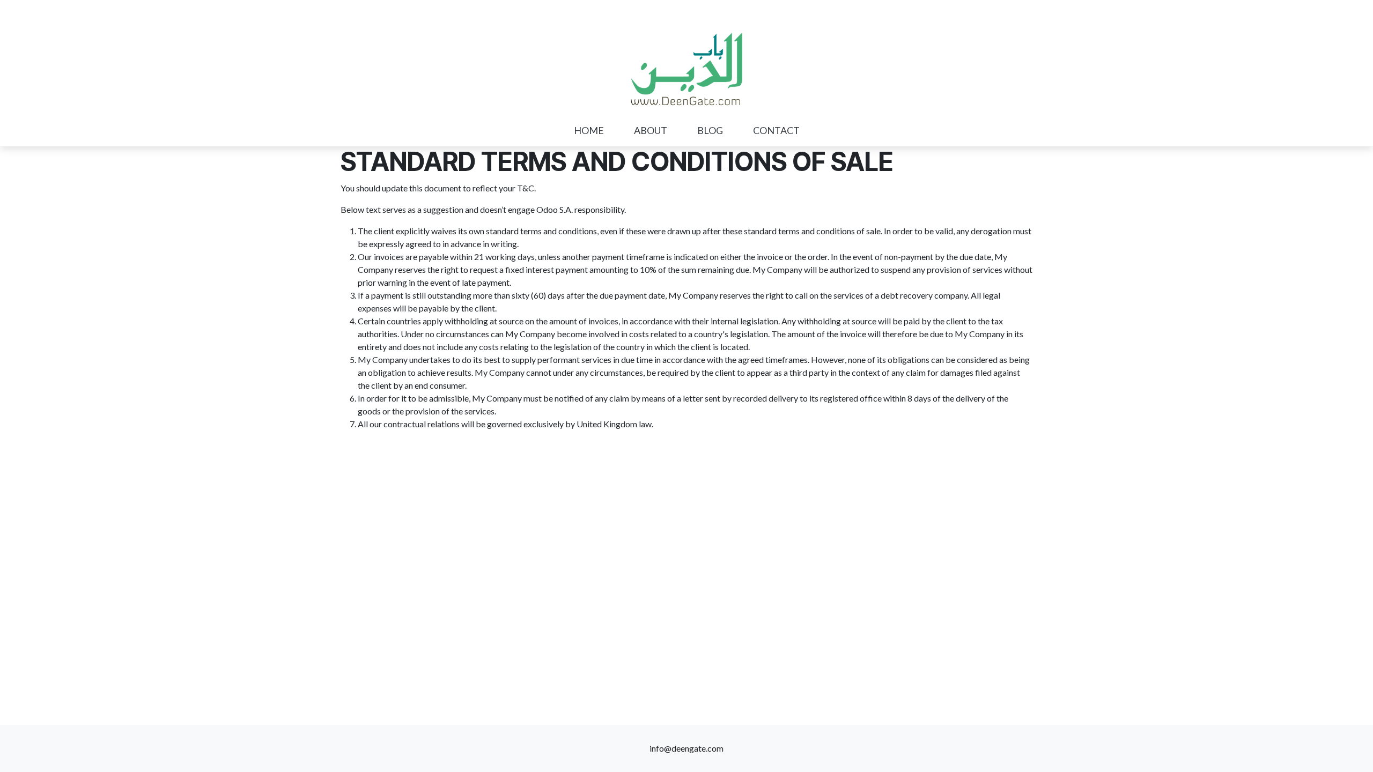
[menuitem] (589, 130)
